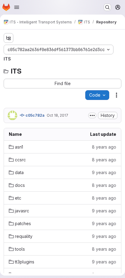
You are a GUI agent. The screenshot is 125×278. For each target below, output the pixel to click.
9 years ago (104, 172)
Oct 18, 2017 (57, 115)
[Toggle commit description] (92, 115)
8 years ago (104, 146)
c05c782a (34, 115)
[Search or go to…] (107, 7)
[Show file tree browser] (8, 38)
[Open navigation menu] (17, 7)
